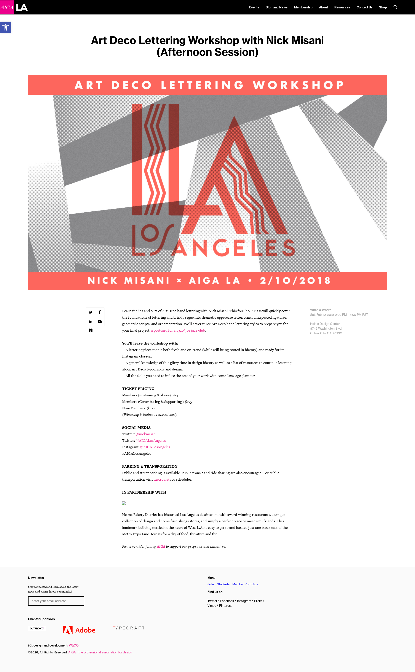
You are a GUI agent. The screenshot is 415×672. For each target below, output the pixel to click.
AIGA (161, 546)
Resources (342, 7)
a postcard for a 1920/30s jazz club (178, 330)
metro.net (161, 479)
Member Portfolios (245, 584)
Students (223, 584)
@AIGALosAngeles (151, 440)
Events (254, 7)
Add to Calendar (90, 329)
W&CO (74, 645)
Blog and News (277, 7)
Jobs (211, 584)
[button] (5, 27)
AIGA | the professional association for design (100, 652)
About (323, 7)
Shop (383, 7)
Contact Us (365, 7)
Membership (303, 7)
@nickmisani (146, 434)
